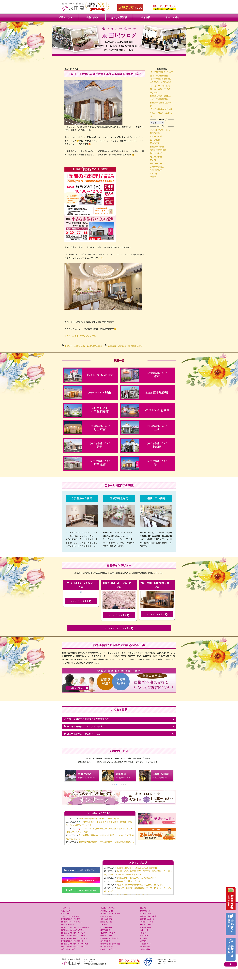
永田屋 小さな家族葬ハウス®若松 (73, 935)
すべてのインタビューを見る (118, 628)
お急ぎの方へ (65, 911)
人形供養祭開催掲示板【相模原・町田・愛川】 (99, 818)
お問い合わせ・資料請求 (109, 938)
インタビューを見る (80, 601)
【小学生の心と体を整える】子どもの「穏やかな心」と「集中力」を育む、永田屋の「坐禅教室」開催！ (161, 86)
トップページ (65, 908)
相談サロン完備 (145, 924)
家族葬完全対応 (145, 927)
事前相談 (143, 908)
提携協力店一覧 (106, 922)
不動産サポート (145, 944)
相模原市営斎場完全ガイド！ (129, 881)
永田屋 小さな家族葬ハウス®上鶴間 (74, 938)
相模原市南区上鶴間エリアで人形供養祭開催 (136, 877)
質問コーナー (156, 160)
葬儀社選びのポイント (148, 919)
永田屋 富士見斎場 (67, 924)
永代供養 (143, 938)
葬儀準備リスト (145, 911)
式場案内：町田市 (106, 911)
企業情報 (145, 17)
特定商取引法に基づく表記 (110, 944)
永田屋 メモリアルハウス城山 (71, 922)
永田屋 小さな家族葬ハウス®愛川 (73, 946)
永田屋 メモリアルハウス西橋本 (72, 930)
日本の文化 (155, 139)
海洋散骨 (143, 933)
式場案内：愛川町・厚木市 (110, 913)
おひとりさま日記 (158, 150)
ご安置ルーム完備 (146, 922)
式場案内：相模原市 (107, 908)
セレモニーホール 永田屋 (70, 916)
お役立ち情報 (105, 941)
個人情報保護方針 (106, 946)
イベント (154, 173)
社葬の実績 (155, 133)
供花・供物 (92, 17)
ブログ (153, 177)
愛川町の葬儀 (156, 136)
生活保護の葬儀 (145, 913)
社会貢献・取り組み (107, 933)
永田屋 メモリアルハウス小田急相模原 (75, 927)
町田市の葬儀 (156, 153)
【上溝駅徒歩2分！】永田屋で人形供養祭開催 (136, 867)
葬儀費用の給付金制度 (148, 916)
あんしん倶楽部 (119, 17)
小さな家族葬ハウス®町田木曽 (72, 941)
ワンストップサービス (160, 129)
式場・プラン (65, 17)
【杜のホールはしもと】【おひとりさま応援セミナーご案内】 (92, 345)
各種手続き (144, 935)
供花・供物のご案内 (68, 949)
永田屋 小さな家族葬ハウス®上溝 (73, 933)
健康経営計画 (105, 930)
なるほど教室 (156, 170)
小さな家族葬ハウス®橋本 (70, 919)
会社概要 (103, 924)
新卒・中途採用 (106, 927)
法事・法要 (144, 930)
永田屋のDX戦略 (106, 935)
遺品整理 (143, 941)
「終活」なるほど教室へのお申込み (80, 336)
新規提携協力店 (157, 167)
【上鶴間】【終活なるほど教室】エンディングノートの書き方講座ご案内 (139, 345)
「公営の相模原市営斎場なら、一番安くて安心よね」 (161, 112)
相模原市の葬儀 (157, 146)
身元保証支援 (145, 946)
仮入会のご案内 (106, 919)
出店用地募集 (145, 949)
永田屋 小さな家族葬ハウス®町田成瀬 (74, 944)
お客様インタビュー (107, 949)
